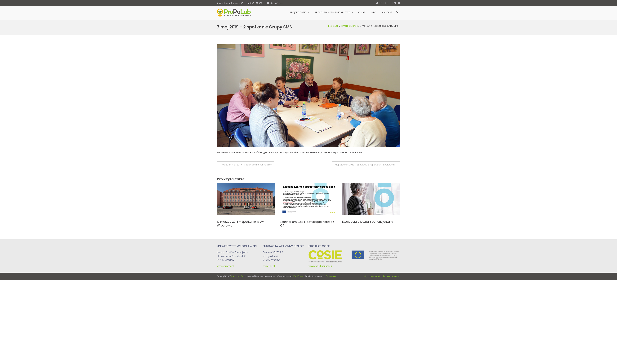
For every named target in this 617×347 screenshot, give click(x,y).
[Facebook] (392, 2)
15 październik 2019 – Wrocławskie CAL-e (380, 222)
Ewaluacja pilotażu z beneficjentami (314, 222)
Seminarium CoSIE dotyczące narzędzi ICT (253, 223)
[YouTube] (399, 2)
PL (386, 2)
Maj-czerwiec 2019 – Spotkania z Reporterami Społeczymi (365, 164)
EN (380, 2)
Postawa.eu (331, 276)
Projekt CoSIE (298, 12)
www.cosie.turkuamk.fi (320, 265)
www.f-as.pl (269, 265)
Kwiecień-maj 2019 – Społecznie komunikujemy (247, 164)
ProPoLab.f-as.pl (238, 276)
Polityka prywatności (371, 276)
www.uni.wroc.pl (225, 265)
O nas (361, 12)
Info (373, 12)
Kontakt (387, 12)
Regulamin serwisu (391, 276)
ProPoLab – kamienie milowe (332, 12)
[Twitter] (395, 2)
